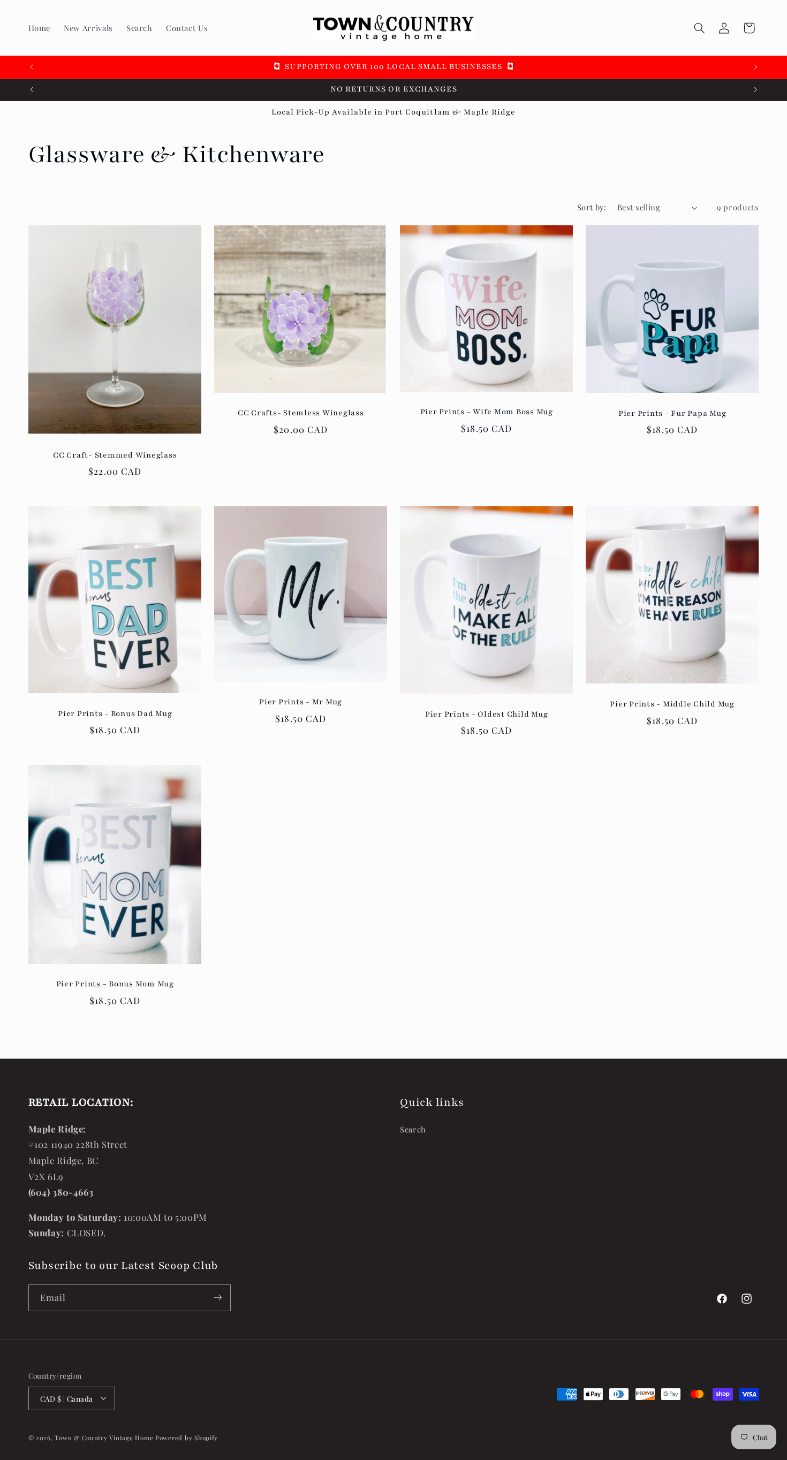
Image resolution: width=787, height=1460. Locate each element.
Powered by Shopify (186, 1437)
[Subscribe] (217, 1297)
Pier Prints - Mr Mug (300, 702)
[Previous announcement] (31, 67)
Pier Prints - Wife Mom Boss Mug (486, 412)
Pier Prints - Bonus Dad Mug (115, 713)
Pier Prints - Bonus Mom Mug (114, 984)
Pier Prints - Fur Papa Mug (672, 413)
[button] (699, 28)
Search (413, 1129)
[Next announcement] (755, 67)
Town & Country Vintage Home (104, 1437)
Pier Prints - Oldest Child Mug (486, 714)
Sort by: (591, 207)
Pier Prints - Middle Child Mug (672, 703)
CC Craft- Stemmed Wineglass (115, 455)
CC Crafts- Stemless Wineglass (301, 413)
